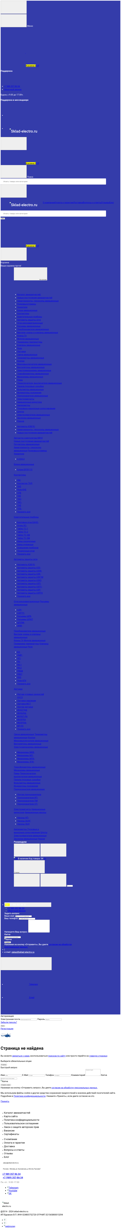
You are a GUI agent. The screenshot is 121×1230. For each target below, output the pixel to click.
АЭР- (19, 610)
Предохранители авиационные (29, 789)
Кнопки (31, 737)
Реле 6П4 (21, 680)
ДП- (19, 658)
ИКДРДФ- (22, 722)
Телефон (49, 1075)
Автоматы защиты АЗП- (29, 583)
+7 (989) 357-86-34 (13, 1177)
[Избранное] (13, 232)
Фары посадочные (26, 541)
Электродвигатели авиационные (30, 835)
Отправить (7, 942)
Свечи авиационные (24, 734)
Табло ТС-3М (23, 535)
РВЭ (19, 677)
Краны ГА (18, 640)
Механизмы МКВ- (26, 752)
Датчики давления (26, 700)
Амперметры (20, 829)
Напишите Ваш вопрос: (16, 932)
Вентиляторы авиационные (27, 744)
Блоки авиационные (24, 464)
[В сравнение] (27, 850)
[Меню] (14, 7)
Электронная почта (10, 1019)
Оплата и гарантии (64, 202)
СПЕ (19, 493)
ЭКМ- (19, 625)
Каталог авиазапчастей (17, 1112)
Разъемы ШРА (24, 616)
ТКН (19, 499)
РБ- (18, 661)
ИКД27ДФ (22, 710)
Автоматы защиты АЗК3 (29, 580)
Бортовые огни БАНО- (28, 522)
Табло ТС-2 (22, 532)
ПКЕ (19, 486)
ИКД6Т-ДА (22, 716)
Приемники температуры (26, 643)
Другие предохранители (29, 794)
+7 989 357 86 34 (12, 86)
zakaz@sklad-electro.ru (23, 952)
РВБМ (20, 671)
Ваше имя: (9, 916)
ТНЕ (19, 505)
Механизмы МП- (25, 755)
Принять (5, 1101)
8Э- (18, 652)
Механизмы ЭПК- (25, 762)
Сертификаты (11, 1134)
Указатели (19, 454)
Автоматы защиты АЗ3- (29, 567)
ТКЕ (19, 496)
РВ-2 (19, 668)
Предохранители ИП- (27, 797)
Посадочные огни (26, 551)
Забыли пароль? (9, 1022)
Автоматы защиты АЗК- (29, 574)
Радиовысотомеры (37, 450)
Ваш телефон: (11, 918)
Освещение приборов (27, 547)
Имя (3, 1075)
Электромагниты (22, 809)
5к (45, 858)
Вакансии (9, 1130)
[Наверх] (13, 1013)
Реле (30, 647)
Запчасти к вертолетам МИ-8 (28, 438)
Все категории (43, 279)
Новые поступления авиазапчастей (34, 432)
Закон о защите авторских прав (21, 1127)
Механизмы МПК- (26, 758)
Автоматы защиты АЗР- (29, 590)
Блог (111, 202)
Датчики (18, 689)
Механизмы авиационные (27, 770)
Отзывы (105, 202)
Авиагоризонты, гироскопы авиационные (38, 429)
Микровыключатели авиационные (31, 740)
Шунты (43, 832)
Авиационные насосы (35, 812)
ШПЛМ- (21, 622)
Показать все (23, 512)
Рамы (17, 773)
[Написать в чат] (26, 963)
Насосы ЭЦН (23, 824)
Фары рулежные (25, 544)
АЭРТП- (21, 613)
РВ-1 (19, 665)
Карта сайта (11, 1116)
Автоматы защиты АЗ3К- (29, 571)
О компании (49, 202)
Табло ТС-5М (23, 538)
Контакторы (20, 475)
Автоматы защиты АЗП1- (29, 586)
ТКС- (19, 502)
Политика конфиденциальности (30, 1096)
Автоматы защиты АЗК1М (30, 577)
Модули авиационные (34, 640)
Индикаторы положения (26, 786)
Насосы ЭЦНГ (24, 821)
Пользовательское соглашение (21, 1123)
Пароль (41, 1019)
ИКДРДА (21, 719)
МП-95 (20, 726)
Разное (41, 839)
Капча (7, 934)
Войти (2, 1025)
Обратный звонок (13, 89)
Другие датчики (25, 707)
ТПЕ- (19, 508)
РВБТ (19, 674)
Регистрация (7, 1028)
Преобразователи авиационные (30, 631)
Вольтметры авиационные (27, 783)
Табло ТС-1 (22, 528)
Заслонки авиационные (25, 839)
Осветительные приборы (26, 517)
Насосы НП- (23, 817)
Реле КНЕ (21, 489)
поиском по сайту (57, 1056)
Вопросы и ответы (92, 202)
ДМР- (20, 655)
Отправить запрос (5, 1085)
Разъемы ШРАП (25, 619)
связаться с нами (20, 1056)
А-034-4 (20, 459)
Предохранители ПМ (27, 801)
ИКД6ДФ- (22, 713)
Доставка (78, 202)
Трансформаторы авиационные (29, 767)
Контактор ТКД (24, 483)
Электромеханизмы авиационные (31, 747)
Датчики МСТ (24, 703)
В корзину (16, 872)
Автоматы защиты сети (25, 559)
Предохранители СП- (27, 804)
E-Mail (25, 1075)
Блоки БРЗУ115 (24, 469)
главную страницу (98, 1056)
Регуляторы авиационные (27, 444)
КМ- (19, 480)
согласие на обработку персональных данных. (74, 1087)
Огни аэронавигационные (26, 601)
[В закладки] (53, 850)
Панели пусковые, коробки (27, 779)
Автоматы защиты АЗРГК (30, 593)
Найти (2, 218)
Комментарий (78, 1075)
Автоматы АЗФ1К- (26, 426)
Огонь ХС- (22, 525)
